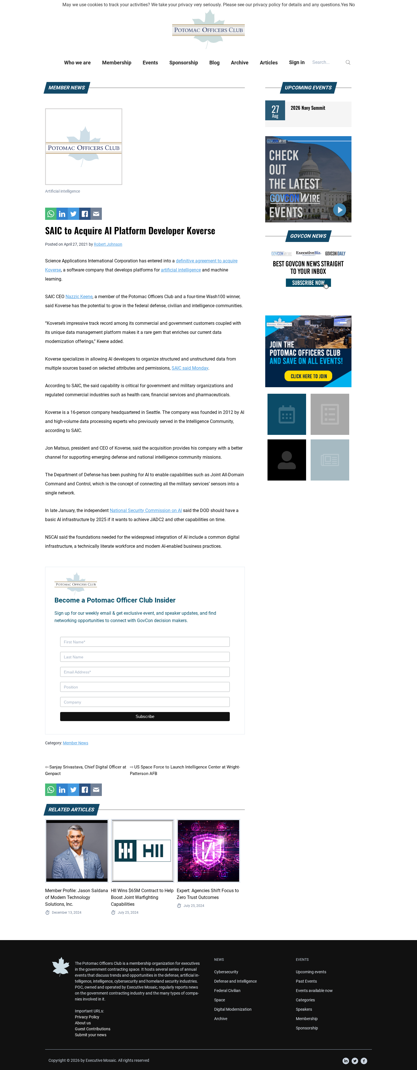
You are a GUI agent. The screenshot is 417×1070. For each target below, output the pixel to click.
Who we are (77, 63)
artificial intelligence (181, 270)
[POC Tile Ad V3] (308, 351)
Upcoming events (311, 972)
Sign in (297, 62)
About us (83, 1023)
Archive (239, 63)
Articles (269, 63)
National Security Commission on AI (146, 510)
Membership (116, 63)
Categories (305, 1000)
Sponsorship (183, 63)
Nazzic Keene (79, 296)
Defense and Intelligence (235, 981)
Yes (344, 4)
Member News (75, 743)
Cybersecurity (226, 972)
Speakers (304, 1009)
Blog (214, 63)
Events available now (314, 990)
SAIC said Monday (190, 368)
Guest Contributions (92, 1029)
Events (150, 63)
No (352, 4)
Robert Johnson (108, 244)
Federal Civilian (227, 990)
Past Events (306, 981)
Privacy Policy (87, 1017)
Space (219, 1000)
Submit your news (90, 1035)
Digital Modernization (233, 1009)
